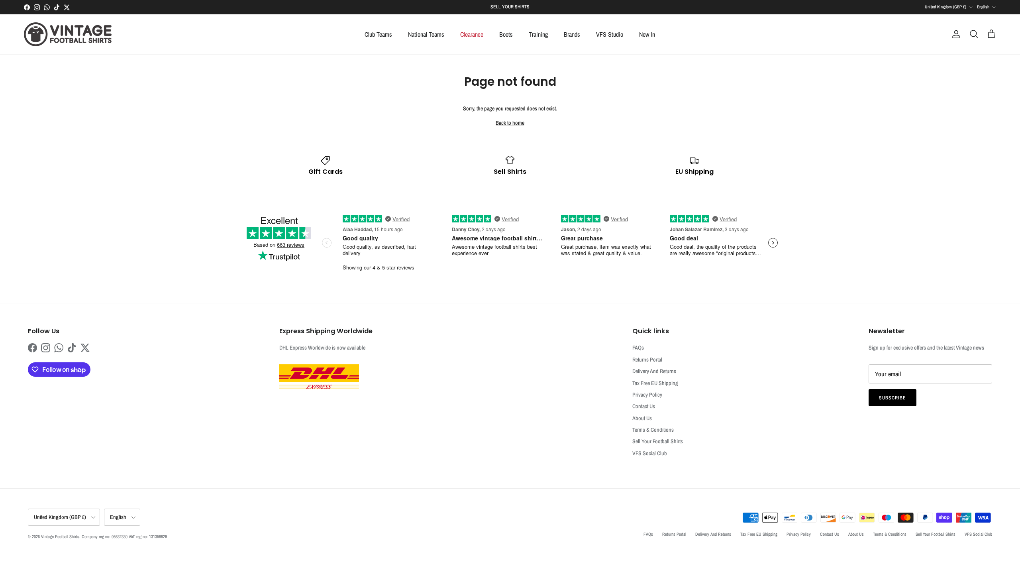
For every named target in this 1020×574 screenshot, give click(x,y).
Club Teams (378, 34)
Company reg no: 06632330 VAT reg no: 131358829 (124, 536)
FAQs (638, 347)
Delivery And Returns (654, 371)
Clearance (471, 34)
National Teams (426, 34)
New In (647, 34)
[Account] (954, 34)
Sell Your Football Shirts (657, 441)
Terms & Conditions (653, 429)
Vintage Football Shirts (60, 536)
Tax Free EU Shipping (655, 383)
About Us (642, 418)
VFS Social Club (649, 453)
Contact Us (643, 406)
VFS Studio (609, 34)
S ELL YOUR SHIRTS (510, 7)
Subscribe (892, 398)
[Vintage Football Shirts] (68, 34)
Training (538, 34)
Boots (506, 34)
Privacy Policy (647, 394)
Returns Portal (647, 359)
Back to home (510, 122)
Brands (572, 34)
